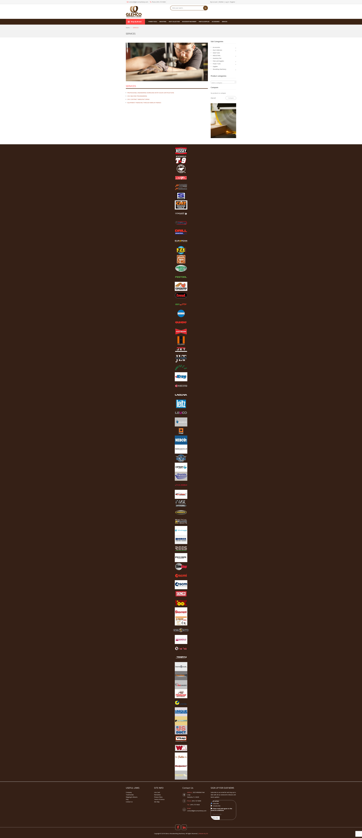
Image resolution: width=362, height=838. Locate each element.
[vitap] (181, 738)
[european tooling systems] (181, 241)
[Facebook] (178, 827)
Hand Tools (216, 53)
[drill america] (181, 232)
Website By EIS (203, 833)
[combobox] (223, 82)
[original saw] (181, 494)
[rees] (181, 548)
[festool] (181, 277)
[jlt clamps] (181, 358)
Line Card (157, 792)
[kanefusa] (181, 367)
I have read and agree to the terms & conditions (221, 809)
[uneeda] (181, 702)
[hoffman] (181, 331)
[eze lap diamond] (181, 250)
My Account (213, 2)
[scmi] (181, 575)
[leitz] (181, 403)
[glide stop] (181, 304)
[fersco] (181, 268)
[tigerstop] (181, 675)
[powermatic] (181, 512)
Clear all (213, 98)
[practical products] (181, 521)
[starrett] (181, 611)
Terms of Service (159, 799)
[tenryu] (181, 657)
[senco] (181, 593)
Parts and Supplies (218, 61)
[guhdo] (181, 322)
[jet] (181, 349)
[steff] (181, 620)
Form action (215, 801)
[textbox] (223, 83)
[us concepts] (181, 720)
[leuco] (181, 412)
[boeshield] (181, 159)
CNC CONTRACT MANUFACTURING (138, 99)
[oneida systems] (181, 476)
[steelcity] (181, 630)
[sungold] (181, 639)
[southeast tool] (181, 602)
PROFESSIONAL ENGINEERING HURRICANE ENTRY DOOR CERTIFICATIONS (150, 93)
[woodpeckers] (181, 766)
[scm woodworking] (181, 584)
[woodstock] (181, 775)
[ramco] (181, 539)
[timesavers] (181, 684)
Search (205, 8)
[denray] (181, 223)
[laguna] (181, 394)
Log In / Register (230, 2)
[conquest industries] (181, 214)
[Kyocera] (181, 385)
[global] (181, 313)
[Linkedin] (184, 827)
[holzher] (181, 340)
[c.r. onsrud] (181, 485)
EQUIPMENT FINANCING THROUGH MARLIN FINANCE (144, 103)
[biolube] (181, 421)
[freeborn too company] (181, 286)
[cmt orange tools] (181, 204)
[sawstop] (181, 566)
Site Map (157, 802)
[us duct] (181, 729)
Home (128, 28)
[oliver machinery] (181, 458)
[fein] (181, 259)
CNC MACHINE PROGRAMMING (137, 96)
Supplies (215, 66)
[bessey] (181, 150)
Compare (231, 98)
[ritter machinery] (181, 557)
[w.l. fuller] (181, 757)
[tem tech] (181, 648)
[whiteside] (181, 747)
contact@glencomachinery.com (138, 2)
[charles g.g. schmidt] (181, 195)
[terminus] (181, 666)
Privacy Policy (158, 797)
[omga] (181, 467)
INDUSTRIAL (217, 55)
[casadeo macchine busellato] (181, 186)
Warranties (157, 795)
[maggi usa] (181, 431)
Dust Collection (217, 50)
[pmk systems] (181, 503)
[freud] (181, 295)
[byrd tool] (181, 168)
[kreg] (181, 376)
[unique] (181, 711)
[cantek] (181, 177)
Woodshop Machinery (219, 69)
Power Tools (217, 64)
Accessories (216, 47)
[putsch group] (181, 530)
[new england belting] (181, 440)
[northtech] (181, 449)
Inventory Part (217, 58)
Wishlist (221, 2)
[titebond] (181, 693)
